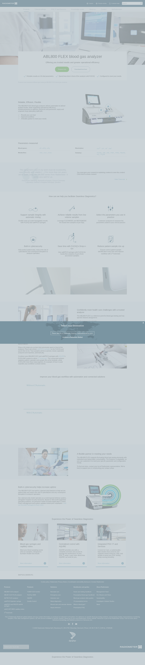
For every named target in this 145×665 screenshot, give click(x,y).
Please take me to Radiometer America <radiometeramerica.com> (72, 333)
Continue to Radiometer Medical (72, 337)
